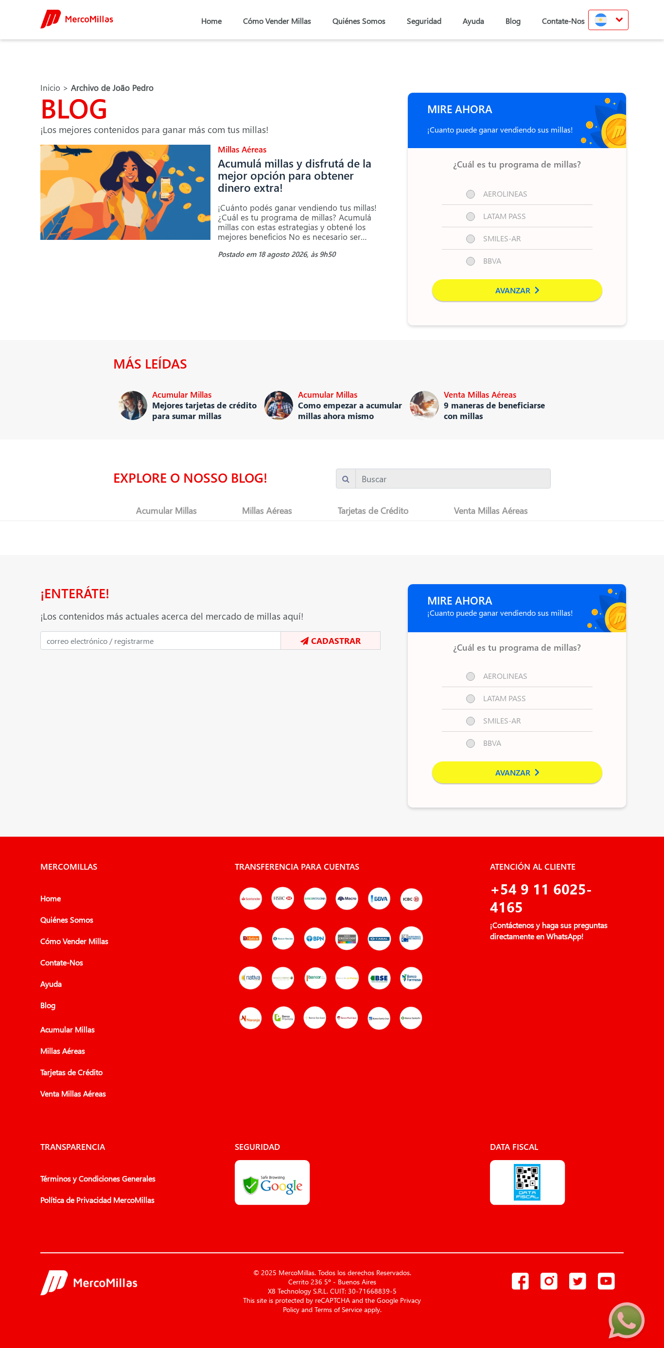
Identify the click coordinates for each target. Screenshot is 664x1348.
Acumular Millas (166, 510)
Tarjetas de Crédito (373, 510)
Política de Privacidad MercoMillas (97, 1200)
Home (211, 21)
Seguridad (424, 21)
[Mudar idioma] (608, 20)
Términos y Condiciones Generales (98, 1178)
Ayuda (473, 21)
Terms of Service (338, 1309)
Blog (513, 21)
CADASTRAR (335, 640)
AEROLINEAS (505, 193)
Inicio (50, 87)
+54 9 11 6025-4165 (541, 897)
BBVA (492, 260)
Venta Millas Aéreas (491, 510)
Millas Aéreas (267, 510)
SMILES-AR (502, 238)
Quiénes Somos (358, 21)
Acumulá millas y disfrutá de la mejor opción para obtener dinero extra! (294, 175)
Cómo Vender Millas (277, 21)
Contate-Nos (563, 21)
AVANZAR (513, 290)
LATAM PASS (504, 216)
